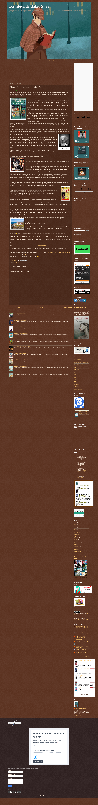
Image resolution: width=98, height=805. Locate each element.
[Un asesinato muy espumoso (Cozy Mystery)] (86, 571)
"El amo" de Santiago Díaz (80, 637)
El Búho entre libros (80, 643)
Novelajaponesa (77, 542)
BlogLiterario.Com (79, 639)
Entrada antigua (67, 307)
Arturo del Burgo (81, 683)
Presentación (76, 384)
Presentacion (76, 546)
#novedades (84, 470)
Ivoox (52, 252)
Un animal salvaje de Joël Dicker (20, 320)
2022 (75, 381)
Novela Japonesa (68, 60)
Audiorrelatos (76, 534)
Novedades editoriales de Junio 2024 (21, 359)
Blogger (56, 795)
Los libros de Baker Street (29, 6)
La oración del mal (81, 675)
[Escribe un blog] (22, 260)
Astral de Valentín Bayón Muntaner (21, 326)
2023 (75, 379)
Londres (75, 539)
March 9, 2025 (80, 477)
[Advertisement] (40, 73)
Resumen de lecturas (78, 389)
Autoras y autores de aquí (33, 60)
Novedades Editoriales (78, 387)
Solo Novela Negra (79, 632)
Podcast (76, 372)
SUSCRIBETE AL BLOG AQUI (82, 236)
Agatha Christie (56, 60)
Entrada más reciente (14, 307)
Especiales (76, 369)
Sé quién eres (80, 661)
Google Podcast (27, 254)
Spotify (49, 252)
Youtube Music (62, 252)
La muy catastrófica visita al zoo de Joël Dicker (23, 373)
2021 (75, 382)
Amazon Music (18, 254)
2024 (14, 262)
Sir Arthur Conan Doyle (16, 60)
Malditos (79, 682)
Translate (17, 725)
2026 (75, 374)
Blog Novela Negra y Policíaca (82, 626)
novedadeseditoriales (78, 541)
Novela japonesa (77, 359)
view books (87, 420)
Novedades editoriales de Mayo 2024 (21, 353)
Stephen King (46, 60)
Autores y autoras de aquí (79, 367)
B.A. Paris (80, 688)
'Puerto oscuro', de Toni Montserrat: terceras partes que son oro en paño (82, 628)
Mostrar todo (87, 656)
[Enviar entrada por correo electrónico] (19, 260)
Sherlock (17, 262)
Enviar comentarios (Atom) (19, 309)
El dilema (79, 687)
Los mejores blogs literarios (19, 313)
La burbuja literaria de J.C (81, 652)
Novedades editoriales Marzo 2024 (20, 340)
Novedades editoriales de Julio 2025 (21, 366)
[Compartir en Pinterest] (26, 260)
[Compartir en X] (23, 260)
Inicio (41, 307)
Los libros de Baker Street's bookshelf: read (85, 660)
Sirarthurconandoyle (78, 551)
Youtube (56, 252)
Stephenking (76, 552)
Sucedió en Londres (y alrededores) (81, 362)
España (75, 536)
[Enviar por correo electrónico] (21, 260)
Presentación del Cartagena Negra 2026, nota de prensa (82, 634)
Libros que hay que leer (81, 636)
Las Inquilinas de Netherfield (82, 641)
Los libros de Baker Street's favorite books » (80, 578)
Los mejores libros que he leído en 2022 (22, 346)
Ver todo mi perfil (77, 715)
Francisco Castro (81, 676)
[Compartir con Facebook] (25, 260)
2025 (75, 376)
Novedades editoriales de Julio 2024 (21, 333)
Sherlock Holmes (77, 371)
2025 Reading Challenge (82, 411)
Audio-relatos (76, 386)
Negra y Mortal (79, 654)
